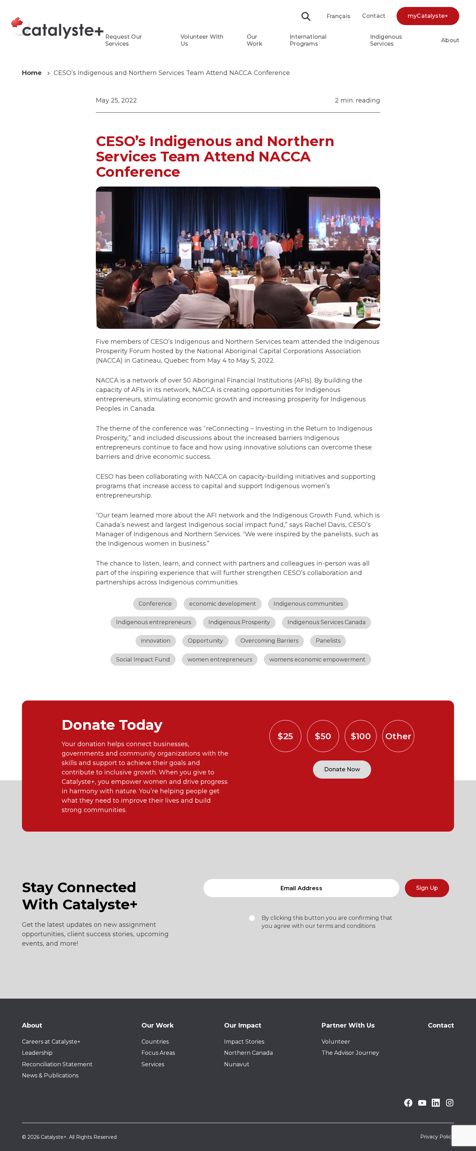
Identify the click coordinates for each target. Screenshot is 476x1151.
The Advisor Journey (350, 1053)
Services (152, 1064)
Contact (373, 16)
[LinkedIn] (436, 1104)
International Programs (308, 40)
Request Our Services (123, 40)
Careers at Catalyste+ (51, 1041)
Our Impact (242, 1025)
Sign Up (427, 888)
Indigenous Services (386, 40)
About (450, 40)
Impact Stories (244, 1041)
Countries (155, 1041)
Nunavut (236, 1064)
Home (32, 73)
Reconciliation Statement (57, 1064)
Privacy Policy (437, 1137)
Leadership (37, 1053)
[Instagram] (449, 1105)
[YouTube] (422, 1103)
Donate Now (342, 769)
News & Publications (50, 1075)
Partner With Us (348, 1025)
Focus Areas (158, 1053)
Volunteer (336, 1041)
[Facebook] (408, 1105)
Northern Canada (248, 1053)
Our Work (254, 40)
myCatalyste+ (428, 16)
